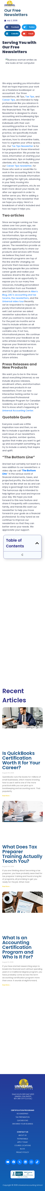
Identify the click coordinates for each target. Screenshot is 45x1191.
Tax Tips (29, 96)
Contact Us (22, 1132)
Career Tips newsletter (19, 165)
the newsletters (20, 298)
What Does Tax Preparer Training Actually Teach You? (22, 854)
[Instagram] (31, 1162)
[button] (12, 27)
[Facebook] (13, 1162)
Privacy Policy (22, 1152)
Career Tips (8, 99)
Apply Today (22, 1142)
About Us (22, 1135)
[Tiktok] (37, 1162)
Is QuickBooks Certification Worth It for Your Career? (21, 760)
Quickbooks (22, 1120)
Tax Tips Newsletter (22, 146)
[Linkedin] (25, 1162)
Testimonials (22, 1139)
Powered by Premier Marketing (23, 1181)
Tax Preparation (23, 1117)
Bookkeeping (22, 1113)
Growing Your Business (22, 1124)
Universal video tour (13, 301)
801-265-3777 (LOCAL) (23, 1098)
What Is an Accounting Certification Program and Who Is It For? (17, 947)
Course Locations (22, 1145)
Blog (22, 1149)
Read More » (6, 796)
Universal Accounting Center (17, 410)
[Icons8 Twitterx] (19, 1162)
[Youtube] (7, 1162)
